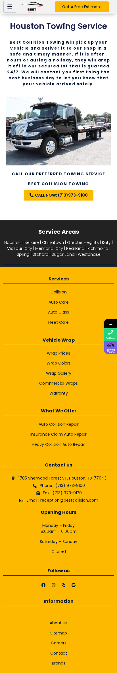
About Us (58, 623)
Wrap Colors (59, 363)
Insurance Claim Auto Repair (58, 434)
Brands (58, 663)
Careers (58, 643)
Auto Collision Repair (59, 424)
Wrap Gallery (58, 373)
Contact (58, 653)
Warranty (58, 393)
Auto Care (59, 302)
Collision (59, 292)
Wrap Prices (58, 353)
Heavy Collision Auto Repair (58, 444)
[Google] (73, 585)
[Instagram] (53, 585)
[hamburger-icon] (9, 7)
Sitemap (58, 633)
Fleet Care (58, 322)
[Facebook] (43, 585)
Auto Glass (58, 312)
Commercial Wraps (58, 383)
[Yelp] (63, 585)
